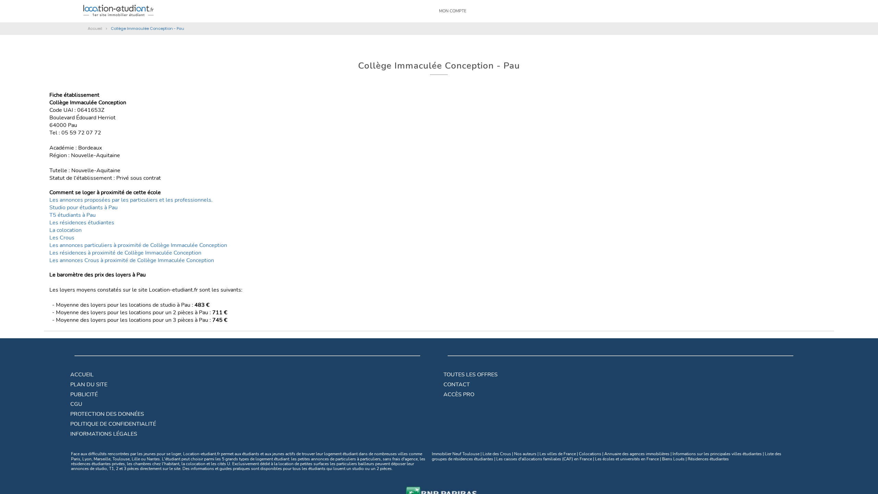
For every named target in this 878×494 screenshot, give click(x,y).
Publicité (84, 394)
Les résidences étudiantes (81, 222)
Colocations (590, 454)
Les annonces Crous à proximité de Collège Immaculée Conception (131, 260)
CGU (76, 404)
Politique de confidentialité (113, 424)
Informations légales (103, 434)
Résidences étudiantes (708, 459)
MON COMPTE (452, 11)
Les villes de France (557, 454)
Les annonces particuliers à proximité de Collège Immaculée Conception (138, 245)
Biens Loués (673, 459)
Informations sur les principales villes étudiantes (717, 454)
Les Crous (61, 238)
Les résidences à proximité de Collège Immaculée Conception (125, 253)
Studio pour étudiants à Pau (83, 207)
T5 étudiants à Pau (72, 215)
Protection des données (107, 414)
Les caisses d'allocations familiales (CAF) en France (544, 459)
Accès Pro (458, 394)
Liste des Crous (497, 454)
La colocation (65, 230)
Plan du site (88, 384)
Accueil (82, 374)
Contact (456, 384)
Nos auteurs (525, 454)
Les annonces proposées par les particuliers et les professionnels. (131, 200)
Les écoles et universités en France (627, 459)
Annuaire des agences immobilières (636, 454)
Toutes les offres (470, 374)
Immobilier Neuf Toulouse (455, 454)
